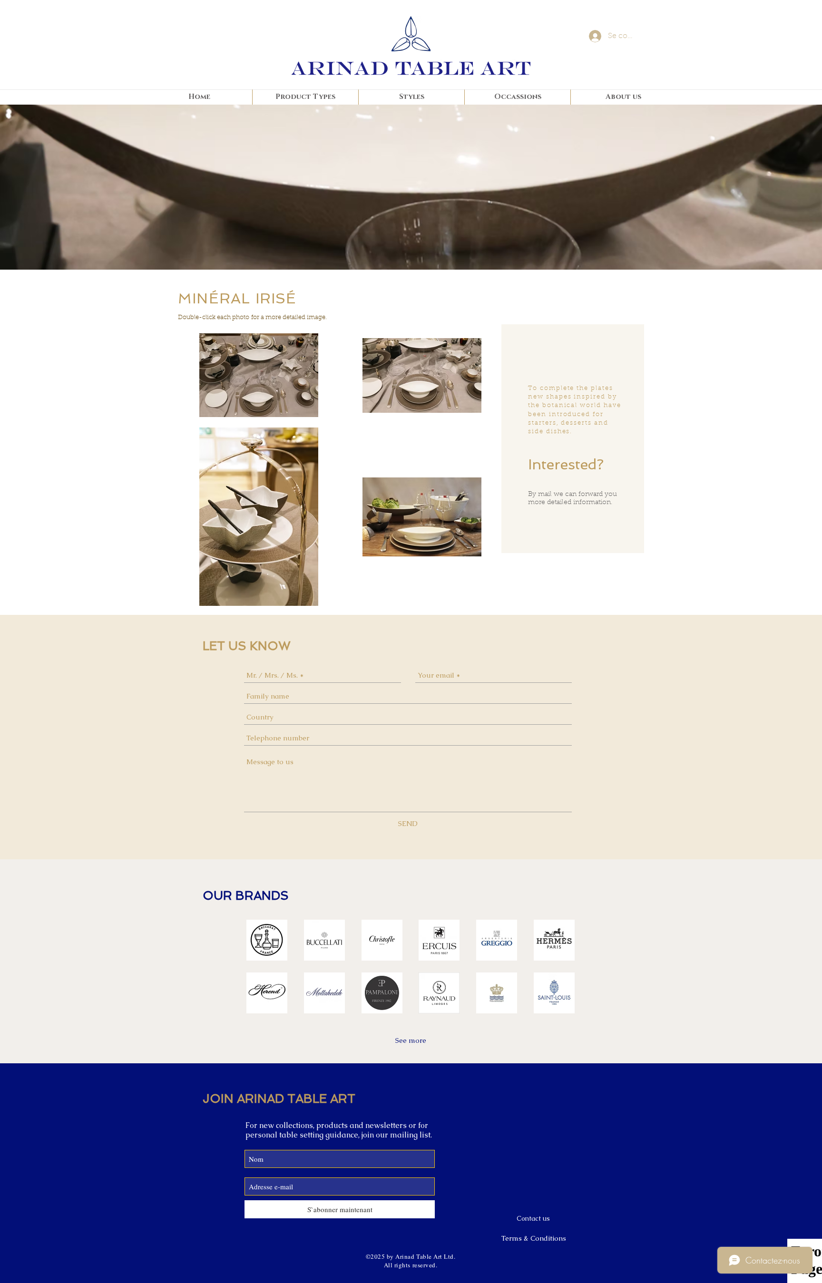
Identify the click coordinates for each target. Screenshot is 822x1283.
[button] (267, 940)
